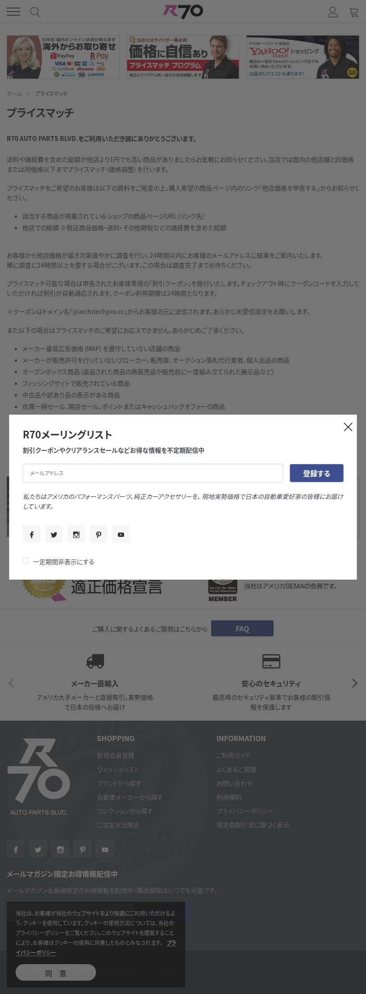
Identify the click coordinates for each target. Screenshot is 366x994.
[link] (32, 534)
